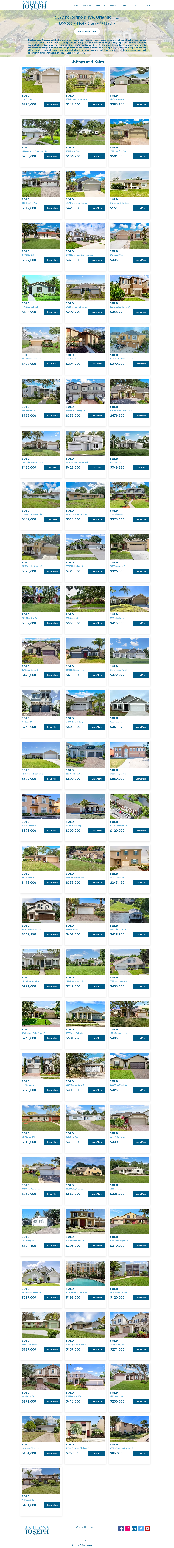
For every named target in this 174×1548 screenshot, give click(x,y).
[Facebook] (121, 1528)
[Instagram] (127, 1528)
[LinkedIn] (134, 1528)
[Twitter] (141, 1528)
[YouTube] (147, 1528)
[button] (141, 1401)
